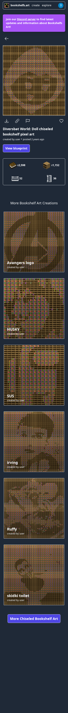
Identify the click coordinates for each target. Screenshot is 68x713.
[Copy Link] (17, 121)
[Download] (6, 121)
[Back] (6, 38)
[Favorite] (61, 121)
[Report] (28, 121)
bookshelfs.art (20, 5)
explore (46, 5)
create (36, 5)
